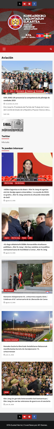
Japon (7, 238)
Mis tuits (5, 142)
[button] (4, 49)
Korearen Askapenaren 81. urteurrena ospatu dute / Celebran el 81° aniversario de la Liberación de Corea (25, 298)
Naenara (30, 91)
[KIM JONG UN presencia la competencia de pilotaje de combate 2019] (27, 77)
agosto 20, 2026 (10, 253)
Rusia (24, 238)
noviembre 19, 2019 (12, 104)
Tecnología (39, 91)
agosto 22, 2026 (10, 201)
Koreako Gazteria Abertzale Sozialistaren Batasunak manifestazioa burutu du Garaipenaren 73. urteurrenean (25, 349)
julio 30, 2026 (10, 404)
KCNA (6, 392)
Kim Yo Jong (8, 183)
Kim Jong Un (20, 91)
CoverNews (29, 425)
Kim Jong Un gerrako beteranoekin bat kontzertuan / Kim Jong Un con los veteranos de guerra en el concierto (27, 400)
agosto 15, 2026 (10, 303)
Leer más (6, 114)
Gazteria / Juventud (11, 340)
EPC (6, 91)
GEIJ (11, 91)
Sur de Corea (19, 183)
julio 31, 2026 (10, 355)
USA (30, 238)
